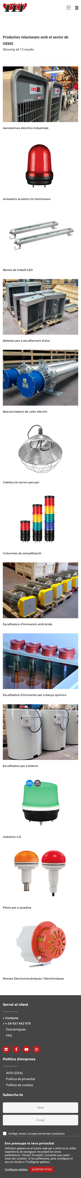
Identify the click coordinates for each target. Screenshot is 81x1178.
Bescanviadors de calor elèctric (25, 411)
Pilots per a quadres (17, 907)
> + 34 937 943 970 (17, 1023)
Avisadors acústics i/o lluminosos (26, 199)
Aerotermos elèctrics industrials (25, 128)
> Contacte (10, 1018)
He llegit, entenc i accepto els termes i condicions (36, 1133)
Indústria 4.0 (12, 837)
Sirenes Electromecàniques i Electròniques (33, 978)
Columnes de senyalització (22, 553)
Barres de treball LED (18, 270)
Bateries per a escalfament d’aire (26, 340)
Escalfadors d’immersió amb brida (27, 624)
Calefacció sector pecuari (21, 482)
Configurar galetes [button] (16, 1169)
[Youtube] (26, 1049)
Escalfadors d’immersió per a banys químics (34, 695)
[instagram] (36, 1049)
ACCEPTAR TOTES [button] (42, 1169)
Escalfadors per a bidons (20, 766)
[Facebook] (16, 1049)
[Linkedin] (6, 1049)
